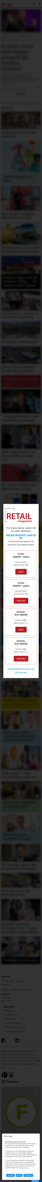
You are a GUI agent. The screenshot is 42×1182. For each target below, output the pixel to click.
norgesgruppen (31, 103)
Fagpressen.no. (24, 1167)
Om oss (9, 1010)
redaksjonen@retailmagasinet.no (16, 989)
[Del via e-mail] (24, 94)
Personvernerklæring (15, 1031)
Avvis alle (10, 1175)
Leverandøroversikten (16, 1027)
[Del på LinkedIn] (21, 94)
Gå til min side (21, 672)
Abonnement (12, 1014)
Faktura (21, 600)
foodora (17, 103)
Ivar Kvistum (6, 997)
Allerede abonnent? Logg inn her (21, 536)
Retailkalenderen (14, 1023)
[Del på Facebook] (17, 94)
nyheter (6, 103)
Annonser (10, 1018)
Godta (19, 1175)
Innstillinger (35, 1180)
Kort (21, 572)
